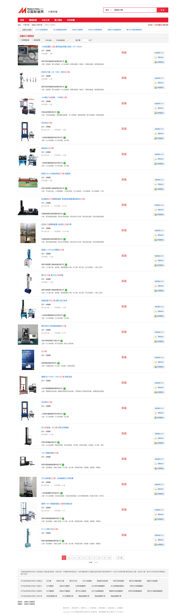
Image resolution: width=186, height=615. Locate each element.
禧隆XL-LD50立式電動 (52, 250)
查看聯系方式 (159, 53)
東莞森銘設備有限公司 (49, 363)
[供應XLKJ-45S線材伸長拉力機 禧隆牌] (28, 182)
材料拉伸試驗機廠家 (135, 591)
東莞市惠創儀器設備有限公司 (51, 465)
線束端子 (47, 148)
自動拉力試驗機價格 (114, 30)
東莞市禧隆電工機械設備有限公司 (52, 188)
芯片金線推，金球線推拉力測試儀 (57, 478)
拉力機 (48, 581)
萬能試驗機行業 (84, 596)
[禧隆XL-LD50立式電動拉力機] (28, 258)
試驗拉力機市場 (37, 25)
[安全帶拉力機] (28, 131)
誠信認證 (37, 40)
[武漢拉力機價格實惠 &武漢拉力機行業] (28, 233)
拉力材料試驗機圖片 (98, 586)
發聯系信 (161, 57)
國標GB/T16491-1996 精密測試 (56, 376)
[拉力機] (28, 360)
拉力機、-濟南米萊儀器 (55, 427)
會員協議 (111, 608)
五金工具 (45, 20)
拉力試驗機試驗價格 (60, 30)
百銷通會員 (25, 40)
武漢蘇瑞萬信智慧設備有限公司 (52, 214)
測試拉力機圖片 (64, 586)
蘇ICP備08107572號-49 (115, 612)
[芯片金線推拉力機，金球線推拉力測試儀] (28, 487)
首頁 (22, 20)
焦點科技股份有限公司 (82, 612)
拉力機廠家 (50, 591)
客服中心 (84, 608)
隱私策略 (102, 608)
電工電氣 (58, 20)
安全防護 (71, 20)
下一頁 (120, 558)
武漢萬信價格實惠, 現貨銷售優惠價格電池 (63, 199)
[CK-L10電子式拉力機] (28, 537)
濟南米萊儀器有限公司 (49, 442)
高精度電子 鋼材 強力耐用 (54, 300)
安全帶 (46, 123)
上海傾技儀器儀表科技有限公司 (52, 137)
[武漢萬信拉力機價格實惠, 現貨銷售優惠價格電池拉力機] (28, 207)
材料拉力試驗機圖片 (136, 586)
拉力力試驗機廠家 (98, 591)
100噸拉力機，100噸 (54, 97)
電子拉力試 (73, 581)
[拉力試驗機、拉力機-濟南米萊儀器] (28, 436)
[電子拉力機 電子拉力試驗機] (28, 283)
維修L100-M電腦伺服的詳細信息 (56, 503)
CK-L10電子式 (49, 529)
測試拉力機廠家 (64, 591)
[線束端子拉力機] (28, 157)
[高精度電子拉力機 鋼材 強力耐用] (28, 309)
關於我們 (66, 608)
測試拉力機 (60, 581)
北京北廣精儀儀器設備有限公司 (52, 388)
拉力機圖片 (50, 586)
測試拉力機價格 (77, 30)
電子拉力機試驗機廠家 (155, 591)
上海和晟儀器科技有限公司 (50, 493)
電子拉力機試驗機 (135, 581)
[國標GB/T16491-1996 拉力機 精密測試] (28, 385)
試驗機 (48, 51)
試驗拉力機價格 (29, 602)
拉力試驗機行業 (68, 596)
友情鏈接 (120, 608)
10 (109, 558)
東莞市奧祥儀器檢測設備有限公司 (52, 61)
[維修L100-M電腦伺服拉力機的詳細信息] (28, 512)
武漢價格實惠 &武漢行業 (56, 224)
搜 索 (162, 10)
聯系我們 (75, 608)
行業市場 (52, 11)
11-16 (96, 562)
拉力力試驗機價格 (42, 30)
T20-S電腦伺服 (49, 453)
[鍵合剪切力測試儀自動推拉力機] (28, 334)
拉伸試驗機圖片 (81, 586)
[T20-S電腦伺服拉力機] (28, 461)
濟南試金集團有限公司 (49, 112)
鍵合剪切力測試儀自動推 (53, 326)
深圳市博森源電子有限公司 (50, 341)
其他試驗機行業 (51, 596)
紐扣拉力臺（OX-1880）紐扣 (55, 72)
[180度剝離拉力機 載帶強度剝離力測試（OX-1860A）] (28, 55)
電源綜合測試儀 (102, 581)
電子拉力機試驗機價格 (134, 30)
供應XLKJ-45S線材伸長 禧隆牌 (55, 173)
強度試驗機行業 (116, 596)
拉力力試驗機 (87, 581)
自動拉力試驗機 (152, 581)
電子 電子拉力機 (52, 275)
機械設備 (33, 20)
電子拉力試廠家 (81, 591)
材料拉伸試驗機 (118, 581)
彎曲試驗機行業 (100, 596)
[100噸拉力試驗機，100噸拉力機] (28, 106)
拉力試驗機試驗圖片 (117, 586)
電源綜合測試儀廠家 (116, 591)
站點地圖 (93, 608)
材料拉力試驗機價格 (95, 30)
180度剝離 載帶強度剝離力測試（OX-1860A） (62, 46)
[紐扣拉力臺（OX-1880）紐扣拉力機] (28, 80)
